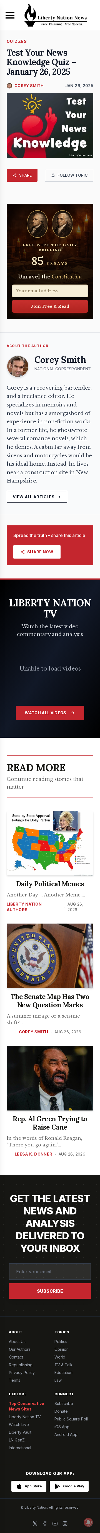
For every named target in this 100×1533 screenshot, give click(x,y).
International (20, 1447)
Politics (60, 1341)
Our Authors (20, 1349)
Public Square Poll (71, 1419)
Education (63, 1372)
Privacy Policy (22, 1372)
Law (58, 1380)
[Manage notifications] (88, 1522)
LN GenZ (17, 1440)
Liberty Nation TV (25, 1416)
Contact (16, 1357)
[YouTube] (55, 1523)
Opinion (61, 1349)
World (59, 1357)
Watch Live (19, 1424)
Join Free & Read (50, 306)
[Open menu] (10, 15)
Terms (14, 1380)
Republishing (20, 1364)
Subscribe (50, 1291)
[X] (35, 1523)
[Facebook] (45, 1523)
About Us (17, 1341)
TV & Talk (63, 1364)
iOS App (61, 1426)
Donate (61, 1411)
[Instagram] (65, 1523)
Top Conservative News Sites (26, 1406)
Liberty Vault (20, 1432)
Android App (66, 1434)
